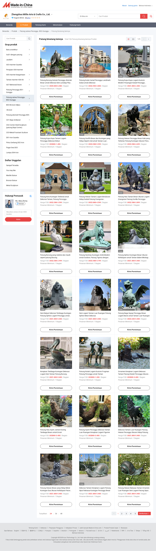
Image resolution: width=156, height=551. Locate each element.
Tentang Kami (40, 25)
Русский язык (90, 531)
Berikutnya (143, 513)
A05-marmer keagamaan (15, 74)
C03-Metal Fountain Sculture (17, 132)
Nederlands (115, 531)
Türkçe (138, 531)
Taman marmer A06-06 (15, 79)
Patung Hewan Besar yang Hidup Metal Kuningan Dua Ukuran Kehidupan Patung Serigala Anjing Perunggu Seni (55, 490)
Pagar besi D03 (12, 147)
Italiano (81, 531)
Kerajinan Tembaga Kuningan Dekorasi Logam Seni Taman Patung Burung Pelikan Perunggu (54, 374)
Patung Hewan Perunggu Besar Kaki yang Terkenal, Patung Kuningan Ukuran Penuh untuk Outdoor (134, 141)
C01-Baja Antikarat (13, 120)
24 (51, 514)
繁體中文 (33, 531)
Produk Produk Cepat (111, 528)
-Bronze (9, 110)
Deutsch (64, 531)
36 (56, 513)
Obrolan (21, 204)
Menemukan (57, 25)
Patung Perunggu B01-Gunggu (15, 90)
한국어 (100, 531)
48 (61, 513)
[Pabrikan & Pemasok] (18, 5)
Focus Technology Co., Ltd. (71, 537)
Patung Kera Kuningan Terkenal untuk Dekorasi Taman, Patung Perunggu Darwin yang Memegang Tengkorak (54, 199)
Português (72, 531)
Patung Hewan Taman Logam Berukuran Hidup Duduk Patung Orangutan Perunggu (94, 199)
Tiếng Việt (145, 531)
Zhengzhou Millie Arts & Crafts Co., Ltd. (30, 14)
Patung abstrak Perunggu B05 (17, 115)
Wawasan (124, 528)
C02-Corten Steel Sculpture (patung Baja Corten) (16, 126)
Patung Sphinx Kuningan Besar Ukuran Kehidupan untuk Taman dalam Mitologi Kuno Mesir (133, 257)
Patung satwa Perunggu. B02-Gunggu (15, 98)
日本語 (40, 531)
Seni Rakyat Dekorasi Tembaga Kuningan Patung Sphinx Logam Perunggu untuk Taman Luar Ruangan (55, 315)
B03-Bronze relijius (13, 105)
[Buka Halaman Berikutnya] (148, 39)
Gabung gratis (132, 5)
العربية (107, 531)
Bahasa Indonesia (78, 533)
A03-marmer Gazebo (14, 64)
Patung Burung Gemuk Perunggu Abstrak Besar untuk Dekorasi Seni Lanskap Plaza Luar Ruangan (56, 82)
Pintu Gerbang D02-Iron (15, 142)
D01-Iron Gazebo (12, 137)
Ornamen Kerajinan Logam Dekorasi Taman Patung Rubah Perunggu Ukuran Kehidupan (133, 374)
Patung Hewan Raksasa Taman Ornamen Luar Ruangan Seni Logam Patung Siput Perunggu (133, 490)
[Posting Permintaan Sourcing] (151, 16)
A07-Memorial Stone (14, 84)
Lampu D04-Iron (12, 152)
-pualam (9, 59)
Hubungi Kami (75, 25)
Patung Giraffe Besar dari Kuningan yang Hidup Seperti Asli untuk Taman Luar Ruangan (94, 141)
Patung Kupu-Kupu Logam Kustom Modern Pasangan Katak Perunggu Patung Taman (131, 82)
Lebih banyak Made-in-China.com (91, 528)
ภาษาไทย (130, 531)
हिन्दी (123, 531)
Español (56, 531)
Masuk (124, 5)
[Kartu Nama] (31, 196)
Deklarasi (43, 528)
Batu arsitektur (12, 49)
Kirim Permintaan (56, 97)
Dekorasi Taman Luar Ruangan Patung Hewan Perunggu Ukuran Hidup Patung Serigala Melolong (133, 432)
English (16, 531)
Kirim (18, 219)
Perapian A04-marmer (14, 69)
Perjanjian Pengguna (56, 528)
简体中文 (24, 531)
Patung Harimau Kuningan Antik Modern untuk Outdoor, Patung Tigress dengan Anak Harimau (94, 257)
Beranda (9, 25)
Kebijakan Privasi (71, 528)
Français (48, 531)
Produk (25, 25)
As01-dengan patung (14, 54)
